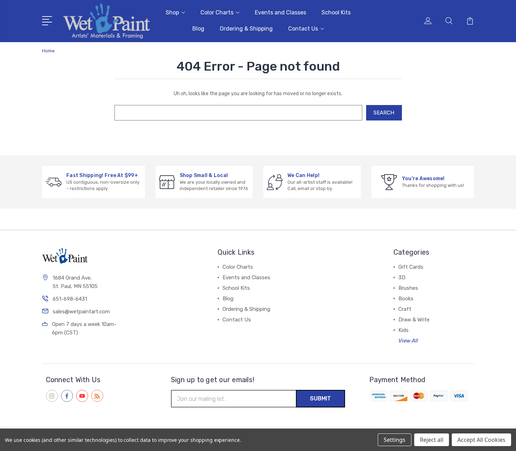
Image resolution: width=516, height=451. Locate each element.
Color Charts (216, 12)
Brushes (408, 288)
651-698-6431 (70, 299)
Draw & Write (414, 319)
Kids (403, 330)
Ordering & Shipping (246, 28)
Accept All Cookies (481, 440)
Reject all (431, 440)
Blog (198, 28)
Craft (404, 309)
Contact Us (303, 28)
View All (408, 341)
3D (401, 277)
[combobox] (238, 112)
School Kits (336, 12)
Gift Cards (410, 267)
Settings (394, 440)
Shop (172, 12)
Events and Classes (280, 12)
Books (406, 298)
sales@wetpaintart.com (81, 311)
